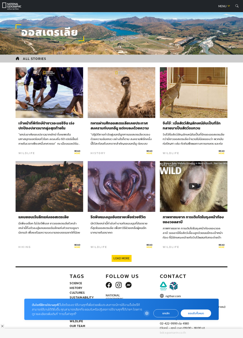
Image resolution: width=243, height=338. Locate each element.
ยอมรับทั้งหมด (196, 313)
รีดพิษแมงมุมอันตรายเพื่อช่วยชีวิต (118, 217)
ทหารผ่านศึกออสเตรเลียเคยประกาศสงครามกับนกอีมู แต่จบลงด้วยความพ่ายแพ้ (120, 128)
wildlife (26, 153)
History (98, 153)
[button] (237, 6)
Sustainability (82, 297)
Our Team (77, 326)
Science (76, 283)
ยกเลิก (166, 313)
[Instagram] (119, 285)
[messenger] (128, 285)
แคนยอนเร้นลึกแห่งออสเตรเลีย (43, 217)
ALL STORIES (34, 58)
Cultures (77, 292)
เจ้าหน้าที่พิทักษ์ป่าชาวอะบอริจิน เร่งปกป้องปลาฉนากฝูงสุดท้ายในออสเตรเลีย (46, 128)
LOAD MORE (122, 258)
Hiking (24, 247)
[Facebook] (109, 285)
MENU (222, 6)
